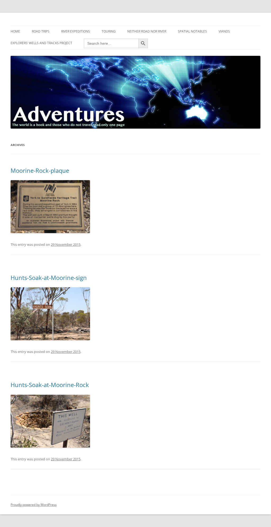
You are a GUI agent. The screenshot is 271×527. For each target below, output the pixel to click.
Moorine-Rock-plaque (40, 170)
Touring (109, 31)
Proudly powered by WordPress (34, 504)
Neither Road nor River (146, 31)
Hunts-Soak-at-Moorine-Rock (50, 385)
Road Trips (40, 31)
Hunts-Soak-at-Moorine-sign (49, 277)
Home (15, 31)
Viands (224, 31)
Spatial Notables (192, 31)
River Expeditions (75, 31)
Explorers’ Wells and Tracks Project (41, 43)
